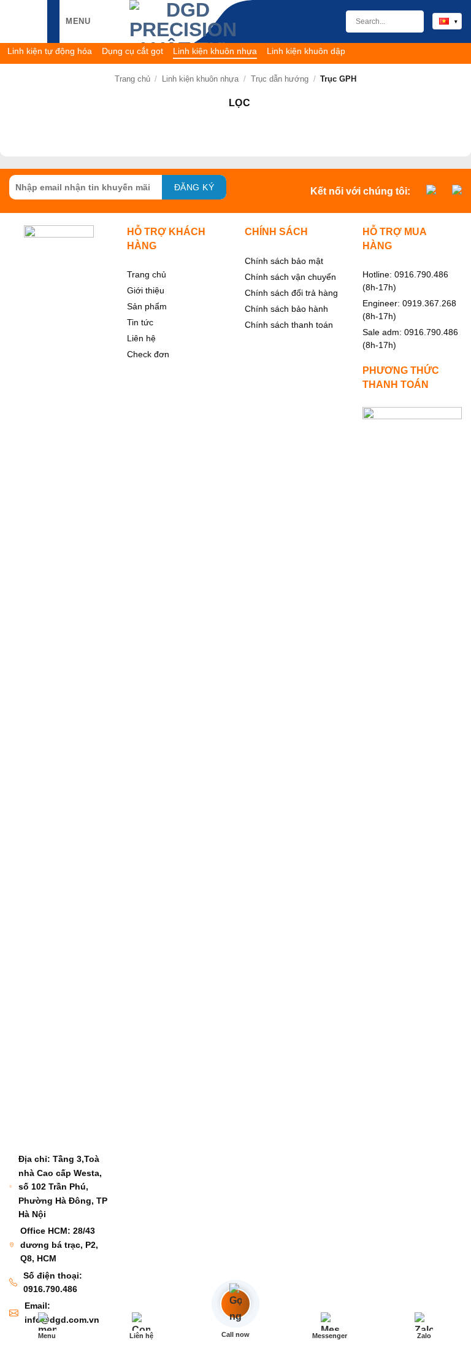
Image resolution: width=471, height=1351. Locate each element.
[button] (69, 21)
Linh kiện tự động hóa (49, 51)
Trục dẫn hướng (279, 78)
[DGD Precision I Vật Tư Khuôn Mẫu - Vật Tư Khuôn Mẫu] (183, 21)
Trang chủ (132, 78)
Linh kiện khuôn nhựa (215, 51)
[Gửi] (409, 22)
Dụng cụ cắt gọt (132, 51)
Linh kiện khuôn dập (306, 51)
